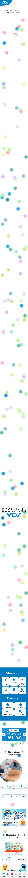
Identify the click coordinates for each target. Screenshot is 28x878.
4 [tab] (15, 854)
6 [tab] (20, 743)
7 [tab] (23, 743)
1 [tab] (4, 743)
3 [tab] (10, 743)
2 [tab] (7, 743)
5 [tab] (17, 743)
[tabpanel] (14, 734)
